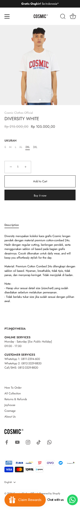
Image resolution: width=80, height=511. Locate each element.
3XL (35, 147)
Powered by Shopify (49, 493)
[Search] (63, 17)
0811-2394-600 (30, 359)
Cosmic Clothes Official (18, 113)
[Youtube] (17, 442)
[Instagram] (28, 442)
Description (11, 225)
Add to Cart (40, 181)
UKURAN (10, 140)
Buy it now (40, 195)
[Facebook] (6, 442)
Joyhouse (9, 405)
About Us (10, 416)
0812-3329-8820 (31, 363)
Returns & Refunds (15, 399)
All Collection (12, 393)
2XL (27, 147)
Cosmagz (10, 411)
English (8, 482)
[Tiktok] (38, 442)
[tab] (13, 225)
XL (20, 147)
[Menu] (7, 16)
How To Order (13, 387)
